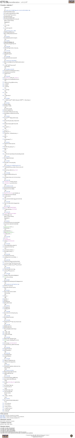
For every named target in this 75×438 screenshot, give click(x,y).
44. (3, 148)
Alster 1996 (2, 415)
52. (3, 177)
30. (3, 110)
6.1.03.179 (8, 260)
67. (3, 377)
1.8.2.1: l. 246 (12, 30)
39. (3, 133)
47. (3, 328)
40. (3, 136)
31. (3, 111)
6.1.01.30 (7, 290)
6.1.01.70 (7, 398)
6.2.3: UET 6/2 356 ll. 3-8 (25, 10)
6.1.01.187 (8, 243)
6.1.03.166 (8, 273)
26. (3, 95)
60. (3, 198)
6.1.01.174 (8, 180)
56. (3, 188)
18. (3, 77)
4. (3, 16)
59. (3, 196)
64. (3, 213)
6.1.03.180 (8, 311)
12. (3, 246)
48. (3, 162)
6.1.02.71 (7, 305)
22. (3, 85)
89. (3, 395)
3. (3, 14)
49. (3, 166)
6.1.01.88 (7, 69)
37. (3, 129)
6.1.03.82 (7, 40)
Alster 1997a (2, 416)
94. (3, 407)
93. (3, 406)
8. (3, 47)
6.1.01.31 (7, 142)
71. (3, 386)
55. (3, 187)
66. (3, 373)
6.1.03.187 (8, 358)
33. (3, 117)
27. (3, 99)
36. (3, 126)
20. (3, 82)
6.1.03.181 (8, 315)
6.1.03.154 (8, 30)
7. (3, 43)
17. (3, 73)
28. (3, 104)
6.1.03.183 (8, 376)
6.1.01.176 (8, 206)
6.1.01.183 (8, 254)
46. (3, 153)
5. (3, 17)
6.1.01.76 (7, 36)
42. (3, 143)
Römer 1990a (2, 417)
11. (3, 57)
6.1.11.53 (11, 370)
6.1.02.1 (7, 10)
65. (3, 214)
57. (3, 193)
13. (3, 249)
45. (3, 151)
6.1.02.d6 (7, 98)
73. (3, 391)
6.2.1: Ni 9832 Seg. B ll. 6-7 (15, 165)
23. (3, 86)
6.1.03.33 (7, 364)
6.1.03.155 (8, 50)
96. (3, 410)
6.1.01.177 (8, 212)
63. (3, 208)
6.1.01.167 (8, 76)
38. (3, 131)
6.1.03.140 (8, 337)
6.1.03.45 (7, 165)
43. (3, 146)
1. (3, 11)
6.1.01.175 (8, 191)
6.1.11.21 (7, 156)
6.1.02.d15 (8, 267)
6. (3, 42)
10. (3, 53)
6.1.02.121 (8, 347)
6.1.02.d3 (7, 116)
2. (3, 13)
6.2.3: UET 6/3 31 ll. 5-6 (14, 284)
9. (3, 52)
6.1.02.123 (8, 353)
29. (3, 105)
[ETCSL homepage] (72, 2)
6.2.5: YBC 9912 (13, 60)
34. (3, 120)
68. (3, 379)
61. (3, 203)
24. (3, 89)
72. (3, 389)
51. (3, 174)
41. (3, 139)
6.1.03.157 (12, 69)
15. (3, 70)
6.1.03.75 (7, 60)
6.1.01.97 (7, 370)
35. (3, 123)
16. (3, 72)
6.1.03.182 (8, 320)
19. (3, 79)
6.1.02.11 (7, 221)
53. (3, 181)
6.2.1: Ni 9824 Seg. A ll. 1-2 (14, 10)
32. (3, 113)
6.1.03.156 (8, 56)
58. (3, 194)
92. (3, 404)
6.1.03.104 (8, 236)
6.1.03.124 (8, 46)
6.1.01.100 (8, 201)
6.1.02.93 (7, 284)
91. (3, 403)
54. (3, 183)
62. (3, 207)
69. (3, 382)
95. (3, 409)
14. (3, 251)
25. (3, 92)
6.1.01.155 (8, 324)
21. (3, 83)
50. (3, 334)
